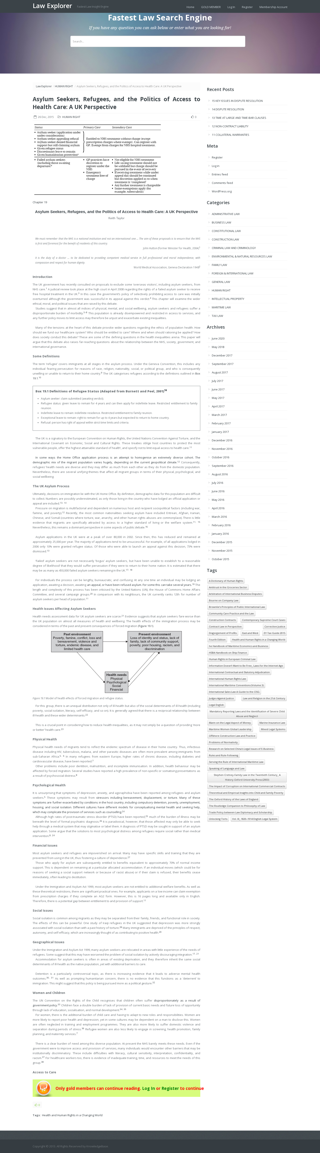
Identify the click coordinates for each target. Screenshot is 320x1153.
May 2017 (218, 398)
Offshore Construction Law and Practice (232, 735)
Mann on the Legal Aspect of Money (230, 722)
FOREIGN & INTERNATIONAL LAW (232, 273)
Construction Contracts (222, 620)
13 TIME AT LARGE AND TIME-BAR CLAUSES (239, 118)
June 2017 (218, 389)
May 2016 (218, 500)
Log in (215, 166)
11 (194, 522)
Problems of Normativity (223, 742)
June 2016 (218, 491)
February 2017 (221, 423)
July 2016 (217, 483)
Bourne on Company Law (223, 600)
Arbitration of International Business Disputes (235, 593)
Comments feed (222, 183)
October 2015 (220, 559)
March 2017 (219, 415)
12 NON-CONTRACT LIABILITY (230, 126)
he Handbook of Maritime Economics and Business (238, 646)
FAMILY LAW (219, 265)
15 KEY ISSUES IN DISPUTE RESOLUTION (237, 101)
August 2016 (220, 474)
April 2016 (218, 508)
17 (127, 569)
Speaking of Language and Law (226, 768)
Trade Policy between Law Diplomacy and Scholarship (240, 812)
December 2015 (222, 542)
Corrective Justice (274, 626)
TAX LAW (217, 316)
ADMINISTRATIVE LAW (226, 214)
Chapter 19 (40, 202)
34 (121, 1009)
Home (190, 7)
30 (47, 977)
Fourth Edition (217, 639)
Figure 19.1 (146, 626)
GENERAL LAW (221, 282)
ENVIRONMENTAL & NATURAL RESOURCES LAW (242, 256)
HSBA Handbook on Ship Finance (228, 652)
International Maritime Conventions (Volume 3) (236, 685)
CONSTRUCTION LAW (225, 239)
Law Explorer (53, 5)
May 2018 (218, 347)
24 (53, 835)
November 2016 (222, 449)
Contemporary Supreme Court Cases (263, 620)
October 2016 (220, 457)
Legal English (216, 704)
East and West (250, 633)
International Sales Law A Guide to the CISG (234, 691)
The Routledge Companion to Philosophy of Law (237, 805)
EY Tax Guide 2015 (274, 633)
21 (197, 953)
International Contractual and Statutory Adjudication (239, 672)
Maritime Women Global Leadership (230, 729)
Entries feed (220, 174)
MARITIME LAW (221, 307)
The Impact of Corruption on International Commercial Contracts (247, 786)
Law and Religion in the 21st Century (264, 698)
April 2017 (218, 406)
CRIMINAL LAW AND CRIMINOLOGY (234, 248)
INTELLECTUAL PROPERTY (228, 299)
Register (247, 7)
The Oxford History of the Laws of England (233, 799)
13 (61, 502)
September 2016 (222, 466)
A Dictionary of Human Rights (226, 580)
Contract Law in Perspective (225, 626)
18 (131, 569)
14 (65, 502)
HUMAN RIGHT (64, 86)
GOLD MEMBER (211, 7)
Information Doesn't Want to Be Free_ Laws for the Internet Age (246, 665)
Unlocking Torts (218, 818)
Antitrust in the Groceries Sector (228, 587)
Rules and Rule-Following (223, 755)
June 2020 (218, 338)
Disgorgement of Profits (223, 633)
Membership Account (273, 7)
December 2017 (222, 355)
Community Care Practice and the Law (231, 613)
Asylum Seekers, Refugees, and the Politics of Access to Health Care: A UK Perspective (116, 212)
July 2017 (217, 381)
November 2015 (222, 551)
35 (125, 1009)
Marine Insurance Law (272, 722)
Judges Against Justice (221, 698)
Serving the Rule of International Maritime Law (236, 761)
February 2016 (221, 525)
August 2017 (220, 372)
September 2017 (222, 364)
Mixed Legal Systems (273, 729)
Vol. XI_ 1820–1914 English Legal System (254, 818)
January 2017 (220, 432)
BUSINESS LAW (221, 222)
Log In (231, 7)
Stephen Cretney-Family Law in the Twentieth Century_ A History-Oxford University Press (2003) (247, 777)
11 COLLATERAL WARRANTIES (230, 135)
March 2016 (219, 517)
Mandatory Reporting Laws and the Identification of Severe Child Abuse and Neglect (247, 714)
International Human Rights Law (227, 678)
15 (199, 522)
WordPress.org (222, 191)
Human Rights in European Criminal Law (232, 659)
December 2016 (222, 440)
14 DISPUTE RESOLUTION (228, 109)
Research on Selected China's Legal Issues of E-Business (241, 748)
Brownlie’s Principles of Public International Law (237, 606)
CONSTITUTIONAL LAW (226, 231)
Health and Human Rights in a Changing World (72, 1115)
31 (52, 977)
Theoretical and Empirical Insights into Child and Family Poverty (246, 792)
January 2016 (220, 534)
